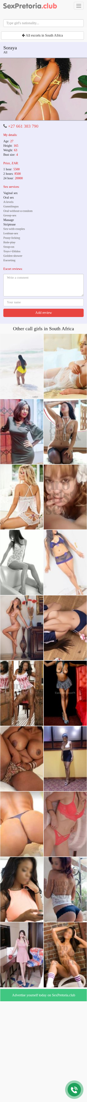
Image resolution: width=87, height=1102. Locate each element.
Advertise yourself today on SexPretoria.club (43, 995)
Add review (43, 313)
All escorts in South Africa (44, 35)
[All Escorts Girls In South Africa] (30, 5)
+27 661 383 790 (23, 126)
